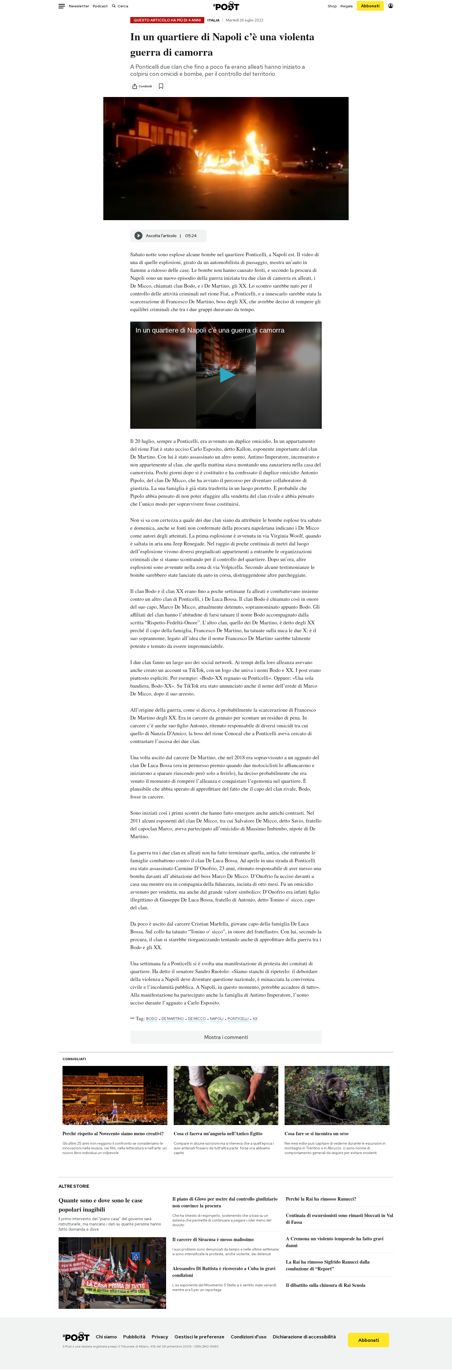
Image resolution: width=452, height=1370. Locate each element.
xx (255, 1018)
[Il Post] (226, 5)
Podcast (100, 6)
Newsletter (79, 6)
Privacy (160, 1337)
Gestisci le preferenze (199, 1337)
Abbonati (370, 6)
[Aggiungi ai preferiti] (161, 86)
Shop (332, 6)
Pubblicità (134, 1337)
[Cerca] (114, 6)
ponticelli (238, 1018)
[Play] (138, 236)
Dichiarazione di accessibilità (304, 1337)
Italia (213, 20)
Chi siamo (106, 1337)
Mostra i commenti (226, 1037)
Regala (347, 6)
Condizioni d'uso (249, 1337)
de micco (197, 1018)
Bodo (151, 1018)
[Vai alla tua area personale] (390, 6)
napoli (216, 1018)
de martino (173, 1018)
